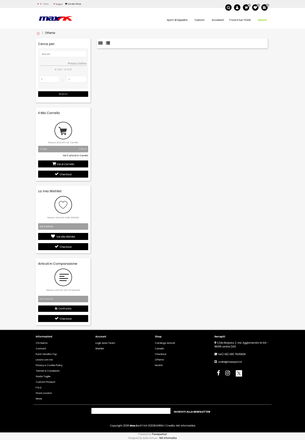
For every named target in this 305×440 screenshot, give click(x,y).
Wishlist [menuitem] (99, 348)
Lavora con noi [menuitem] (44, 359)
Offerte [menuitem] (159, 359)
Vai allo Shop (74, 3)
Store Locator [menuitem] (44, 393)
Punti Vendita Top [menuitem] (46, 354)
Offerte (50, 33)
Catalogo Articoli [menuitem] (165, 343)
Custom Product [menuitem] (45, 382)
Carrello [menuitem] (159, 348)
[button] (63, 94)
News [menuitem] (39, 398)
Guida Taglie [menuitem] (43, 376)
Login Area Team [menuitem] (105, 343)
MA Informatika (185, 425)
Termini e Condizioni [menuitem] (47, 370)
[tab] (102, 43)
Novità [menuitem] (159, 365)
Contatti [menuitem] (41, 348)
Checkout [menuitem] (160, 354)
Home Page (38, 33)
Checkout (66, 174)
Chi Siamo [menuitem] (42, 343)
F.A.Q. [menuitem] (39, 387)
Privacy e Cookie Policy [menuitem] (49, 365)
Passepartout (159, 434)
